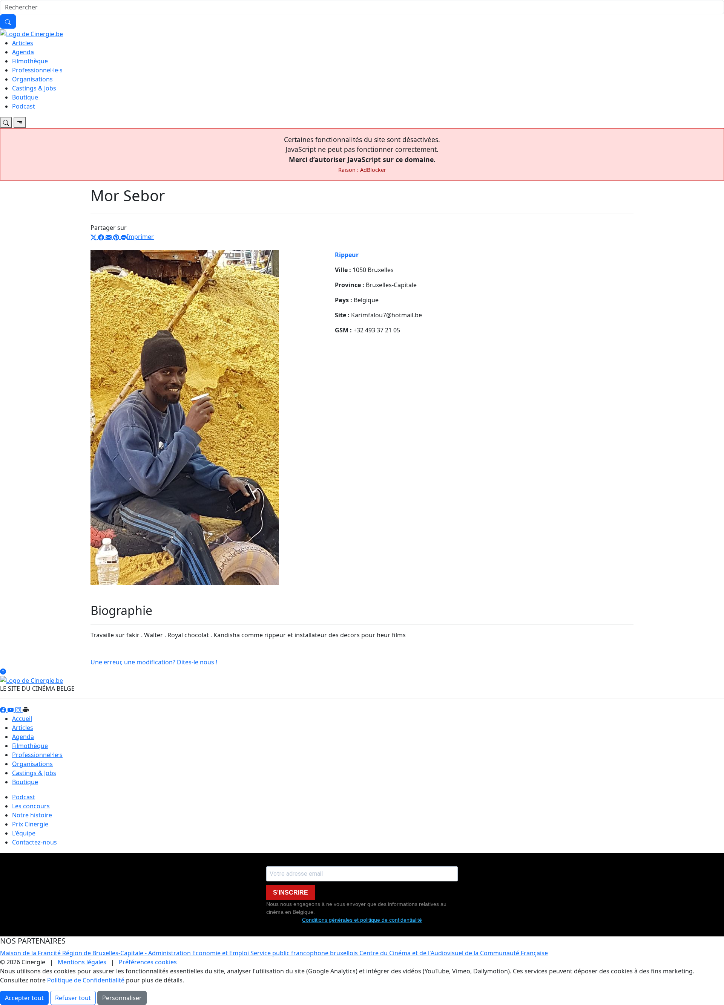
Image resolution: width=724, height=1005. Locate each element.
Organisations (32, 79)
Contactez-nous (34, 842)
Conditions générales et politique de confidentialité (362, 920)
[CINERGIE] (31, 33)
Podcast (23, 106)
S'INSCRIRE (290, 892)
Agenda (23, 52)
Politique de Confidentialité (85, 980)
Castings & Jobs (34, 88)
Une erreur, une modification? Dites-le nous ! (153, 662)
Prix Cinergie (30, 824)
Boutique (25, 97)
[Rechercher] (8, 21)
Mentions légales (82, 962)
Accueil (22, 718)
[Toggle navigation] (6, 122)
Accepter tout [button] (24, 998)
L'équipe (23, 833)
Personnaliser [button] (122, 998)
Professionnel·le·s (37, 70)
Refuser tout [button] (73, 998)
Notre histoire (32, 815)
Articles (22, 43)
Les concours (31, 806)
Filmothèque (30, 61)
